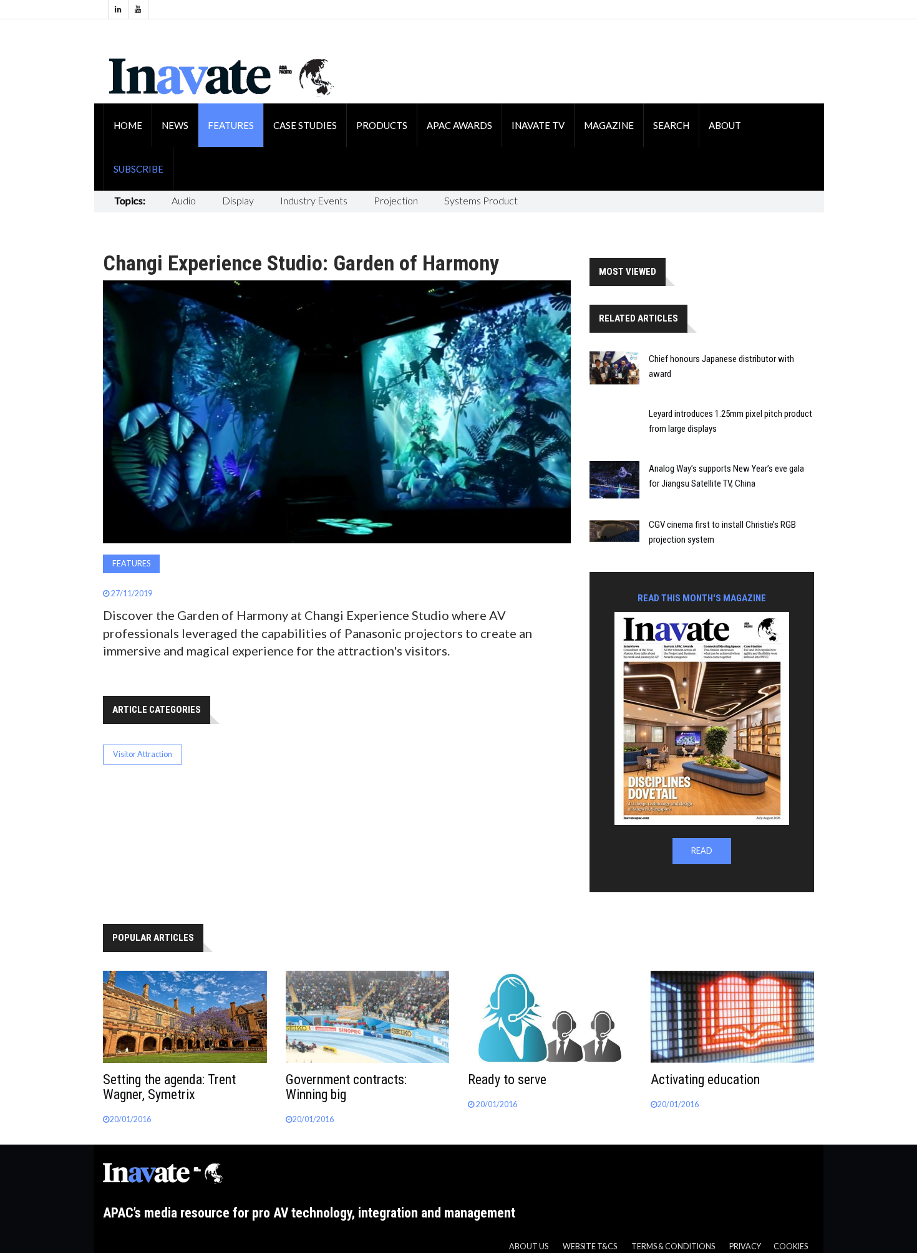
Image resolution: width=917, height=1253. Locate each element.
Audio (184, 200)
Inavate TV (538, 125)
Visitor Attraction (142, 754)
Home (128, 125)
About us (528, 1246)
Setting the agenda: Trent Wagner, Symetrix (169, 1087)
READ (701, 850)
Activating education (705, 1079)
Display (238, 200)
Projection (396, 200)
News (175, 125)
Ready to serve (507, 1079)
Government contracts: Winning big (346, 1087)
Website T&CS (590, 1246)
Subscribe (138, 168)
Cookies (791, 1246)
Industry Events (313, 200)
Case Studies (305, 125)
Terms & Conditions (673, 1246)
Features (231, 125)
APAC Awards (459, 125)
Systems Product (481, 200)
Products (381, 125)
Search (671, 125)
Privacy (745, 1246)
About (725, 125)
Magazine (609, 125)
